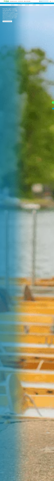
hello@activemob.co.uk (14, 1)
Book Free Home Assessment (7, 21)
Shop (50, 1)
